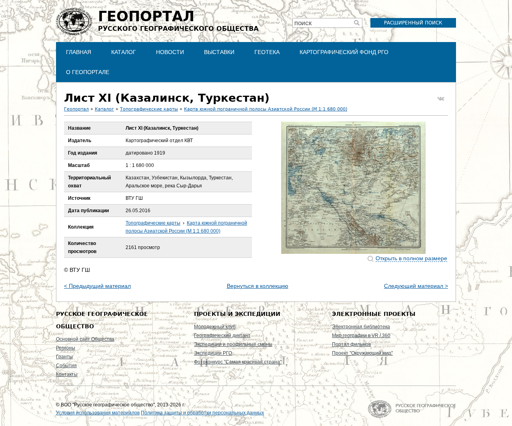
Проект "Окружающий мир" (362, 353)
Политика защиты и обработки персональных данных (202, 413)
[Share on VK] (441, 99)
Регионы (65, 348)
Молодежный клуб (215, 327)
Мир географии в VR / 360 (361, 335)
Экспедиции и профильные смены (233, 344)
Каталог (123, 52)
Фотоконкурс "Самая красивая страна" (238, 362)
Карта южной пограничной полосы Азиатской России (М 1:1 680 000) (265, 109)
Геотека (267, 52)
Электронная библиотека (361, 327)
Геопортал (76, 109)
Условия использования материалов (98, 413)
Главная (78, 52)
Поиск (303, 23)
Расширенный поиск (413, 23)
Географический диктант (222, 335)
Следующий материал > (416, 286)
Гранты (64, 357)
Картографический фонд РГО (344, 52)
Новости (170, 52)
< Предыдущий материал (97, 286)
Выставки (219, 52)
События (66, 365)
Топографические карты (149, 109)
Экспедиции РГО (213, 353)
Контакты (67, 374)
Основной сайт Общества (85, 339)
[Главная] (74, 21)
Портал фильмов (351, 344)
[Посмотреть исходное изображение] (353, 188)
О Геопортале (87, 72)
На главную (412, 409)
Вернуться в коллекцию (257, 286)
